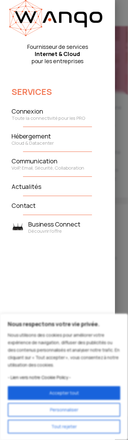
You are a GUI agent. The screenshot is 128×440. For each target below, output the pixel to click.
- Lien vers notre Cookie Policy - (39, 377)
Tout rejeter (64, 426)
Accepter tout (64, 393)
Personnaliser (64, 410)
